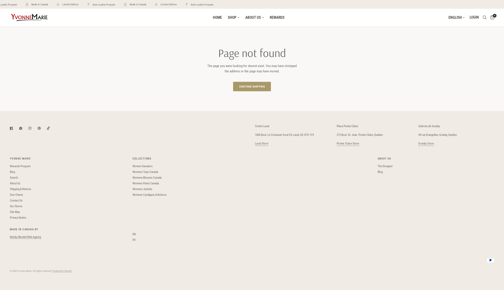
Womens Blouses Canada (147, 177)
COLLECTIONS (141, 158)
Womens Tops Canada (145, 172)
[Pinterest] (42, 128)
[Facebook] (14, 128)
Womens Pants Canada (145, 183)
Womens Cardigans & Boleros (149, 195)
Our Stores (16, 206)
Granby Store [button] (426, 143)
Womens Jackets (142, 189)
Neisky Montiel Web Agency (25, 237)
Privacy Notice (18, 217)
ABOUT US (253, 17)
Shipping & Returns (20, 189)
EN (134, 234)
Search (14, 177)
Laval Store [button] (261, 143)
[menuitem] (217, 17)
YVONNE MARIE (20, 158)
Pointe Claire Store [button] (348, 143)
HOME (217, 17)
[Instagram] (32, 128)
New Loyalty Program (102, 4)
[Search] (484, 17)
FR (133, 240)
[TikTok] (51, 128)
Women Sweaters (142, 166)
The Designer (385, 166)
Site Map (15, 212)
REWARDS (277, 17)
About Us (15, 183)
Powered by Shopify (62, 270)
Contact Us (16, 200)
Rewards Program (20, 166)
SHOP (232, 17)
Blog (12, 172)
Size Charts (16, 195)
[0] (491, 17)
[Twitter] (23, 128)
